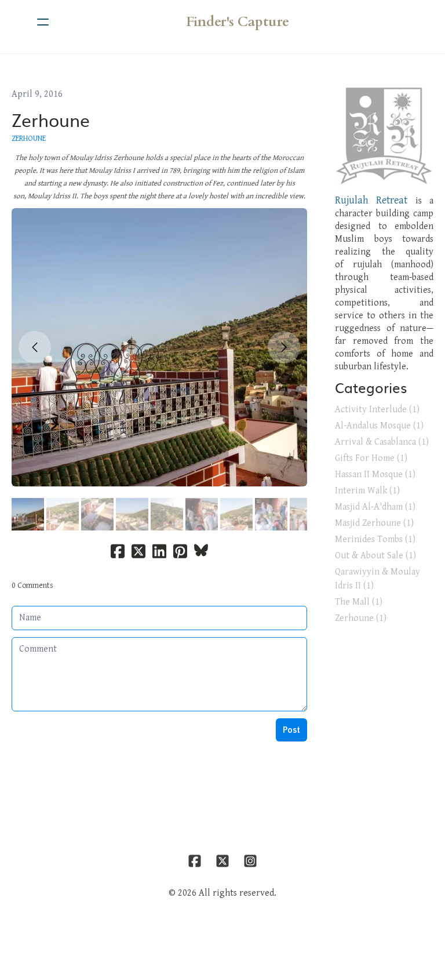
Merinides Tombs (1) (375, 539)
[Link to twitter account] (222, 861)
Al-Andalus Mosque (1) (379, 425)
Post (291, 730)
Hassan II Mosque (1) (375, 474)
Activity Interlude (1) (377, 409)
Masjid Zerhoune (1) (374, 523)
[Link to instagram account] (250, 861)
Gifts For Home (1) (371, 458)
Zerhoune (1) (360, 618)
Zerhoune (51, 119)
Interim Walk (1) (367, 490)
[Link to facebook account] (195, 861)
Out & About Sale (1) (375, 555)
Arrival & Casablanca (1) (382, 442)
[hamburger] (43, 22)
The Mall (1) (358, 602)
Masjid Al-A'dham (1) (375, 506)
